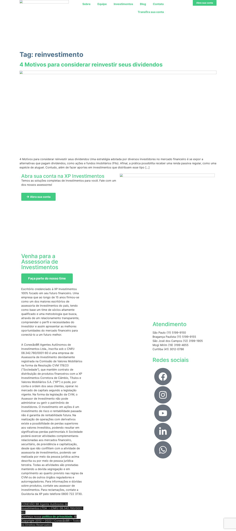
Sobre (86, 4)
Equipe (102, 4)
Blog (143, 4)
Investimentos (123, 4)
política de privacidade (57, 516)
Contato (158, 4)
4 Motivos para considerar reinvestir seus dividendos (91, 64)
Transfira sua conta (151, 12)
